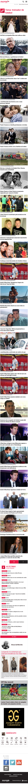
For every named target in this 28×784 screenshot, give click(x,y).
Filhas (2, 441)
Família (2, 189)
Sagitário (11, 744)
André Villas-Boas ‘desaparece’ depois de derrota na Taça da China (11, 283)
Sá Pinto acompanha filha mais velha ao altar (12, 35)
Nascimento (3, 235)
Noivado (2, 76)
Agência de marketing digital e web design (24, 780)
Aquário (21, 744)
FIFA (1, 417)
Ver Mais (14, 636)
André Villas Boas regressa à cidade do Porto (13, 489)
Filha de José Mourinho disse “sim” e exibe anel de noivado (13, 79)
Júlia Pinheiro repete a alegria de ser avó (12, 611)
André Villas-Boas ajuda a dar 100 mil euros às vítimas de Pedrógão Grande (13, 374)
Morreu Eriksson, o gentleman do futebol (11, 57)
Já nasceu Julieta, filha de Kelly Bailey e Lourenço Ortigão (12, 627)
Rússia (2, 122)
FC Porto (2, 509)
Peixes (25, 744)
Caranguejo (16, 740)
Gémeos (11, 740)
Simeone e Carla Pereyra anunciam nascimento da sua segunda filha (13, 238)
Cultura (3, 603)
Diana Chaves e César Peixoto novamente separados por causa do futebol (11, 192)
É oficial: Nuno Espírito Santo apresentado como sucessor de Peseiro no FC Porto (12, 512)
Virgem (25, 740)
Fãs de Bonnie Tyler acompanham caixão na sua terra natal (14, 633)
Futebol (2, 394)
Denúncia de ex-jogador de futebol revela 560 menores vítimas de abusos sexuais (13, 420)
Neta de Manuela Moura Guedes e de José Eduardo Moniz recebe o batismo (13, 582)
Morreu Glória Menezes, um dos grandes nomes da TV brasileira (14, 616)
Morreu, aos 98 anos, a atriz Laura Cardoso (13, 622)
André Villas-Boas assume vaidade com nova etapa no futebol (12, 397)
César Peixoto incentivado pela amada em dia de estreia (13, 215)
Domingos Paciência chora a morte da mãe (12, 534)
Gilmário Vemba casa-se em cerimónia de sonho (14, 577)
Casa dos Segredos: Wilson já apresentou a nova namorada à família (12, 329)
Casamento (3, 33)
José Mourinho (4, 99)
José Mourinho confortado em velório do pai (12, 352)
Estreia (2, 212)
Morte (2, 54)
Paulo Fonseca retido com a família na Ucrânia (13, 146)
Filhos (2, 303)
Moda (3, 597)
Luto (2, 532)
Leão (21, 740)
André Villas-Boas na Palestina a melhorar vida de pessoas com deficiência (13, 467)
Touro (7, 740)
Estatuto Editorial (17, 774)
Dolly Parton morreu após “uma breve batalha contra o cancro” (13, 594)
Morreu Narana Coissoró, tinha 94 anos (18, 4)
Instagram (3, 280)
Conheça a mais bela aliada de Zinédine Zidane (13, 261)
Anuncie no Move (13, 776)
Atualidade (8, 4)
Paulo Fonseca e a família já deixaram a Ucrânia (13, 125)
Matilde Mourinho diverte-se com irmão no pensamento (12, 306)
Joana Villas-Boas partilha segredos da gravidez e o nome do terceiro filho (11, 556)
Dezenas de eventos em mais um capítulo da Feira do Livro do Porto (13, 606)
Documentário (3, 464)
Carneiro (2, 740)
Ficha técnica (7, 774)
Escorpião (7, 744)
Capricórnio (16, 744)
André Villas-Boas (4, 553)
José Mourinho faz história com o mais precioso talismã (11, 102)
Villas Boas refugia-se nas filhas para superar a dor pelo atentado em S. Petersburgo (13, 444)
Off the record (7, 682)
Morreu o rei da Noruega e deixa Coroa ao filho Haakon (14, 588)
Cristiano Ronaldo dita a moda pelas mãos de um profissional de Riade (14, 600)
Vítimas (2, 371)
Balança (2, 744)
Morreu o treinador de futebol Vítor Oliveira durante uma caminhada (12, 168)
